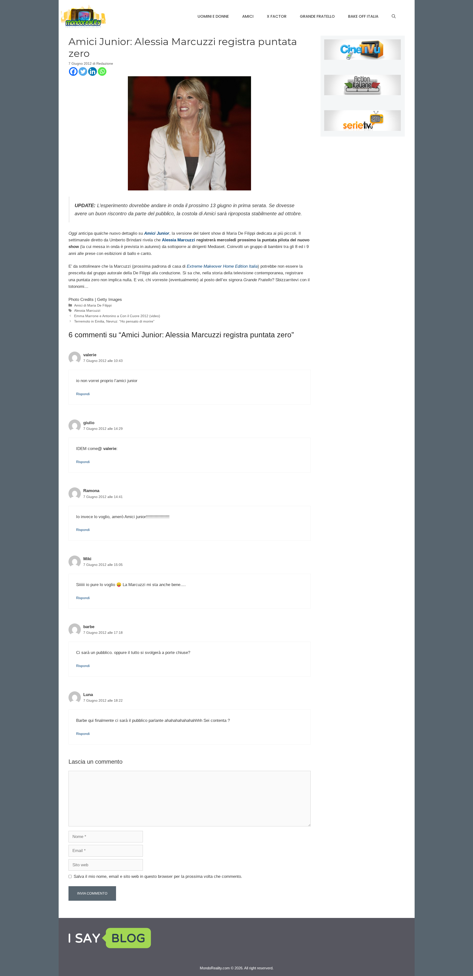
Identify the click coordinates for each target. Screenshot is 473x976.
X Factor (277, 16)
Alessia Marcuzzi (178, 240)
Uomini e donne (213, 16)
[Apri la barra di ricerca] (393, 16)
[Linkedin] (92, 71)
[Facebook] (73, 71)
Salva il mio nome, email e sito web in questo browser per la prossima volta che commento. (158, 876)
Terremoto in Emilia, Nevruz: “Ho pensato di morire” (114, 321)
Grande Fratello (317, 16)
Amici (247, 16)
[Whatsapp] (102, 71)
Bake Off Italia (363, 16)
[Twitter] (83, 71)
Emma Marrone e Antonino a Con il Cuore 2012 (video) (117, 316)
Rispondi (83, 394)
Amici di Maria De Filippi (93, 305)
